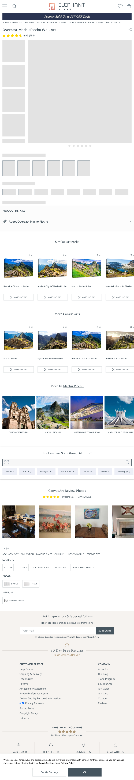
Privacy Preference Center (34, 693)
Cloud (8, 567)
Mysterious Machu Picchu (50, 358)
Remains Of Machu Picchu (16, 286)
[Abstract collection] (9, 471)
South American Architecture (86, 22)
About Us (103, 669)
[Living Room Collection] (46, 471)
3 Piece (14, 583)
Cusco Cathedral (19, 432)
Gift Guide (104, 688)
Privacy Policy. (93, 637)
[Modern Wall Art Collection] (105, 471)
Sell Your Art (105, 683)
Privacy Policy (68, 763)
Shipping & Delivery (31, 673)
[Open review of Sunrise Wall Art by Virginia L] (55, 521)
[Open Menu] (4, 6)
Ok (84, 772)
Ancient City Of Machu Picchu (52, 286)
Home (5, 22)
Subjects (16, 22)
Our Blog (103, 673)
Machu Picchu (114, 22)
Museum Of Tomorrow (86, 432)
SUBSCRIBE (104, 630)
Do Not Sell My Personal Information (40, 698)
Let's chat (25, 718)
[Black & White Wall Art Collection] (68, 471)
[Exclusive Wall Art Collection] (88, 471)
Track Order (26, 678)
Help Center (26, 669)
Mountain (60, 567)
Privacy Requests (34, 703)
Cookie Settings (46, 763)
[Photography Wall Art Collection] (123, 471)
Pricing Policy (27, 708)
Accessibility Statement (33, 688)
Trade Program (106, 678)
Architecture (32, 22)
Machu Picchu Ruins (81, 286)
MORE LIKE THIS (20, 297)
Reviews (102, 703)
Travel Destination (83, 567)
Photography (17, 600)
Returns (24, 683)
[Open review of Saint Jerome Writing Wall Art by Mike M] (18, 521)
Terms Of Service (75, 637)
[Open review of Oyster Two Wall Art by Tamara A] (91, 521)
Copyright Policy (29, 713)
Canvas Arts (71, 314)
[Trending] (27, 471)
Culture (22, 567)
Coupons (103, 698)
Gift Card (103, 693)
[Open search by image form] (7, 462)
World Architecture (54, 22)
